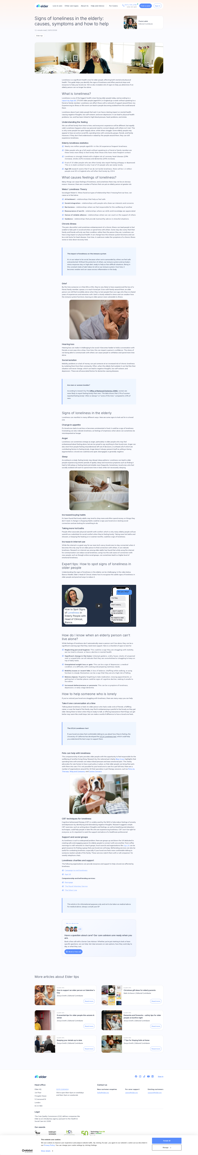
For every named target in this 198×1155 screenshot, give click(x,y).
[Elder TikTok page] (144, 1076)
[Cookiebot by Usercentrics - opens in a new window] (27, 1151)
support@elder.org (154, 1093)
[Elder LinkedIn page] (152, 1076)
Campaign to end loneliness (76, 870)
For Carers (113, 6)
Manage (166, 1147)
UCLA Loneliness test (108, 736)
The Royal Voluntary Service (76, 886)
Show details (45, 1151)
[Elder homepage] (42, 5)
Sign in (157, 6)
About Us (84, 6)
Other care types (71, 6)
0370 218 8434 (62, 1089)
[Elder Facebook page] (136, 1076)
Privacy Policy (49, 1145)
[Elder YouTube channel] (148, 1076)
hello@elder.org (103, 1093)
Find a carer (145, 6)
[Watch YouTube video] (99, 605)
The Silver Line (71, 890)
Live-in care (57, 6)
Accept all (166, 1141)
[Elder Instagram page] (140, 1076)
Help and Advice (97, 6)
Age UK (126, 845)
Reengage (69, 882)
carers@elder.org (131, 1093)
